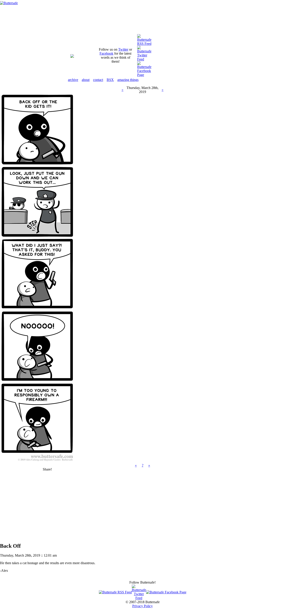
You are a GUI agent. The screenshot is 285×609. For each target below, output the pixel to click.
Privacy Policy (142, 606)
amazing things (127, 80)
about (86, 80)
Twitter (123, 49)
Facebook (106, 53)
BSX (110, 80)
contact (98, 80)
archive (73, 80)
